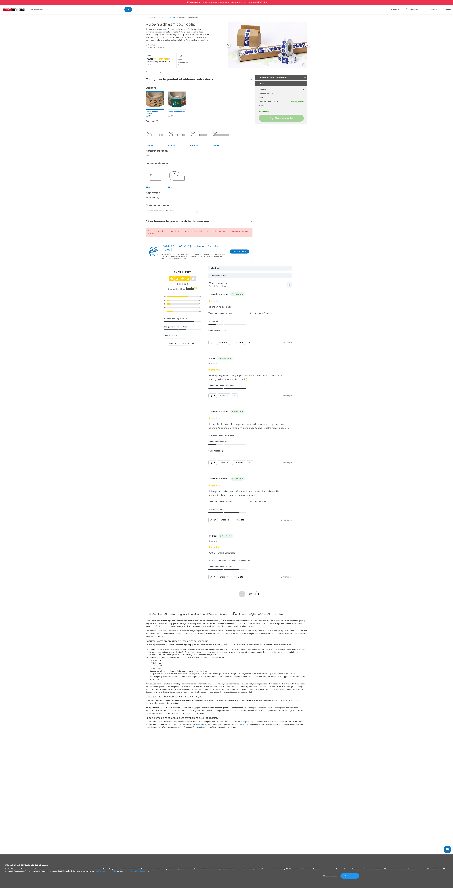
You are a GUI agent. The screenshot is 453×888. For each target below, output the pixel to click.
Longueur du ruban (157, 163)
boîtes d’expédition (241, 724)
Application (153, 192)
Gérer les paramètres (330, 876)
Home (151, 17)
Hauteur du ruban (157, 150)
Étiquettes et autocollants (166, 17)
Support (151, 87)
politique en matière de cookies (136, 871)
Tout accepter (349, 876)
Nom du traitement (158, 205)
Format (150, 121)
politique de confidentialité (106, 871)
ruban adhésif (201, 724)
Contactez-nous (239, 251)
